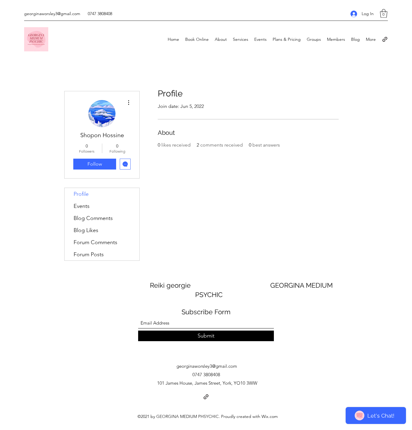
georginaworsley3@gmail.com (52, 13)
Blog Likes (86, 230)
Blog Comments (93, 218)
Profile (81, 194)
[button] (383, 13)
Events (82, 206)
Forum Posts (89, 254)
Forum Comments (95, 242)
